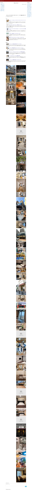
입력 (25, 486)
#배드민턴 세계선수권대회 (29, 16)
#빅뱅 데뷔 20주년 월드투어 (29, 4)
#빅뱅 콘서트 (28, 3)
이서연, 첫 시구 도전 (4, 5)
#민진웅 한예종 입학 (29, 14)
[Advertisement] (16, 9)
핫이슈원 (2, 0)
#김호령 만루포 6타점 (29, 5)
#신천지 (28, 9)
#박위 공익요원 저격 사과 (29, 16)
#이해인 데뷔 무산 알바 (29, 14)
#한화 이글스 (29, 8)
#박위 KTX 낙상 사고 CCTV (29, 11)
